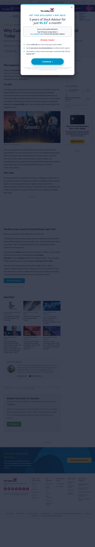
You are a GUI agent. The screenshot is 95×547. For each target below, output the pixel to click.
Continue (47, 61)
